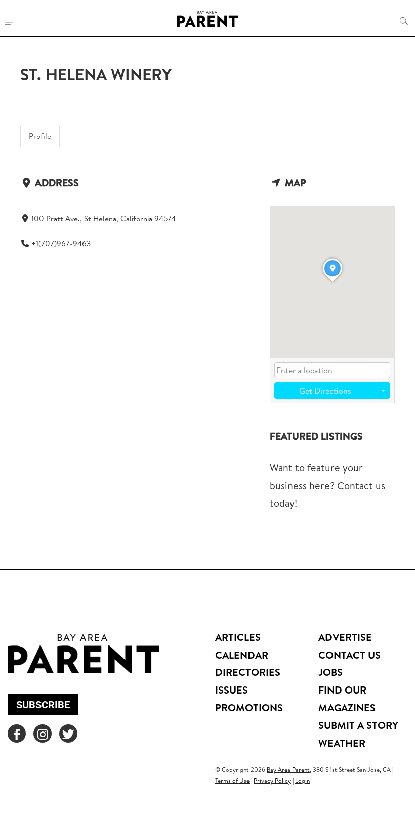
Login (302, 780)
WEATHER (341, 743)
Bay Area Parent (288, 769)
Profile (40, 136)
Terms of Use (232, 780)
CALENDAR (241, 655)
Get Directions (325, 390)
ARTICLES (238, 637)
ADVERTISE (345, 637)
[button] (404, 21)
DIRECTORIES (247, 672)
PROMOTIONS (249, 707)
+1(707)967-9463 (61, 243)
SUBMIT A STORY (358, 725)
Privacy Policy (272, 780)
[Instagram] (42, 733)
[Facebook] (17, 733)
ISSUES (231, 690)
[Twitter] (68, 733)
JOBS (330, 672)
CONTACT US (349, 655)
